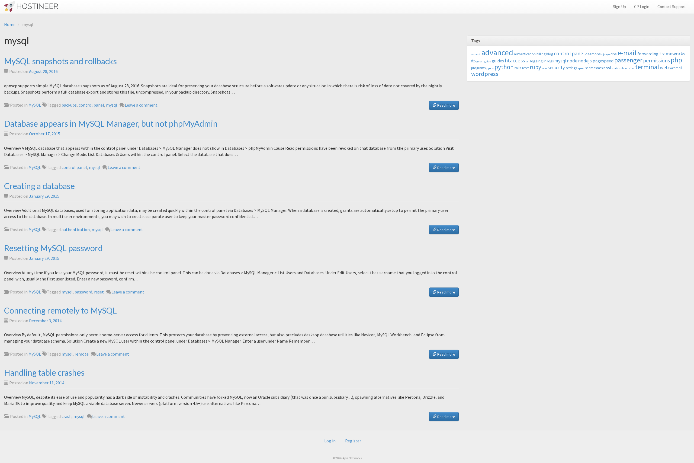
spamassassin (595, 68)
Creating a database (39, 186)
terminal (647, 67)
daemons (593, 53)
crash (67, 416)
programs (478, 68)
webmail (676, 68)
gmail (480, 61)
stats (615, 68)
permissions (656, 60)
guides (498, 60)
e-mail (627, 53)
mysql (111, 105)
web (664, 67)
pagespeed (603, 60)
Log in (330, 440)
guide (487, 61)
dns (614, 53)
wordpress (485, 74)
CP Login (641, 6)
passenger (628, 60)
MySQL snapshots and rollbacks (60, 61)
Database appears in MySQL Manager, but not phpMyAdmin (111, 123)
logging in (538, 60)
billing (540, 54)
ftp (473, 60)
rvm (544, 68)
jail (527, 61)
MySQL (34, 105)
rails (518, 67)
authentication (76, 229)
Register (353, 440)
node (572, 61)
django (606, 54)
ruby (535, 67)
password (83, 292)
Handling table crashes (44, 372)
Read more (445, 105)
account (475, 54)
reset (99, 292)
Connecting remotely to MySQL (60, 310)
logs (550, 61)
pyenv (490, 68)
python (504, 67)
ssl (608, 67)
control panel (91, 105)
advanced (497, 52)
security (556, 67)
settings (571, 68)
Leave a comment (141, 105)
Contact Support (671, 6)
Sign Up (619, 6)
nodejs (585, 61)
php (676, 60)
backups (69, 105)
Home (9, 24)
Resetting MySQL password (53, 248)
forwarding (647, 53)
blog (549, 54)
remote (82, 354)
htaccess (515, 60)
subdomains (626, 68)
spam (581, 68)
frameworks (672, 53)
